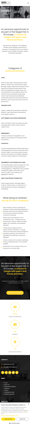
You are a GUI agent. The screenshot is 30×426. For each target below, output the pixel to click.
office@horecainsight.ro (10, 367)
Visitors (6, 390)
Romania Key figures (10, 386)
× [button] (28, 404)
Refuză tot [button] (22, 419)
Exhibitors (6, 388)
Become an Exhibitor (15, 293)
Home (4, 13)
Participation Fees (9, 392)
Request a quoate (9, 394)
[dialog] (15, 414)
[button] (15, 416)
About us (6, 384)
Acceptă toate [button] (8, 419)
